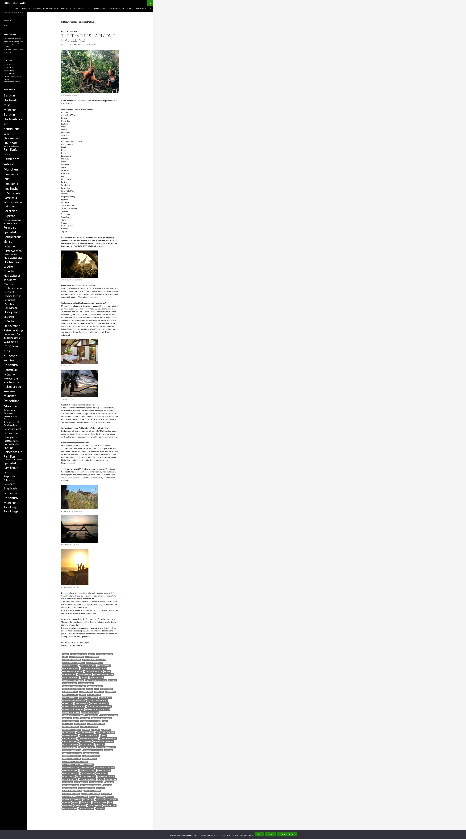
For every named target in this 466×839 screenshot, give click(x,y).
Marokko (106, 729)
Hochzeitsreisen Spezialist (97, 700)
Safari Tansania (81, 782)
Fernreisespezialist (95, 686)
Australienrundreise (95, 663)
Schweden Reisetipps (70, 785)
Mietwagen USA (68, 732)
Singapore (108, 785)
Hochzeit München (70, 697)
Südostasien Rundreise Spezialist (75, 796)
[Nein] (463, 834)
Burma (107, 671)
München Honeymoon (86, 732)
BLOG (16, 8)
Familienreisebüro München (73, 680)
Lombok (86, 729)
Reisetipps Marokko (88, 770)
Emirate (84, 677)
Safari (100, 779)
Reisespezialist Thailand (105, 767)
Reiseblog (108, 750)
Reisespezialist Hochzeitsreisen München (78, 767)
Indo (76, 718)
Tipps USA (66, 802)
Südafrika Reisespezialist (72, 791)
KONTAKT (130, 8)
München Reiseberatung (105, 732)
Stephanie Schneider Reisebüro (9, 480)
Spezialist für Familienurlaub (12, 467)
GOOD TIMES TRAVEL (14, 3)
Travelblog (86, 802)
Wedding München (86, 808)
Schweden (109, 782)
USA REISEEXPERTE (95, 805)
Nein (270, 834)
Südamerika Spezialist (91, 794)
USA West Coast (110, 805)
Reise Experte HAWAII (86, 747)
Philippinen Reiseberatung (103, 741)
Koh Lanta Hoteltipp (70, 727)
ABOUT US (24, 8)
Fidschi (89, 689)
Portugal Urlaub (69, 747)
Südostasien (106, 794)
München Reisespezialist (89, 735)
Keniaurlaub (80, 724)
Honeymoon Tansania (71, 712)
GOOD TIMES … (83, 8)
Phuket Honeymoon (70, 744)
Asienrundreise (92, 657)
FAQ (150, 8)
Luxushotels (7, 68)
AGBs (5, 25)
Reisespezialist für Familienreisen (75, 762)
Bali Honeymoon (104, 665)
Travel (75, 802)
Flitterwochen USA (70, 692)
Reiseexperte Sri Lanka (91, 756)
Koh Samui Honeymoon (71, 729)
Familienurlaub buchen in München (12, 188)
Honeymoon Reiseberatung (73, 709)
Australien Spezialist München (94, 660)
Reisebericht (8, 71)
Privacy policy (287, 834)
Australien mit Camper (71, 660)
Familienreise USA (97, 677)
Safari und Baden (96, 782)
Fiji (97, 689)
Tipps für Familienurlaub (11, 76)
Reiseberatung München (72, 750)
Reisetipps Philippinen (71, 773)
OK (259, 834)
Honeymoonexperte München (12, 316)
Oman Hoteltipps (69, 738)
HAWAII (82, 695)
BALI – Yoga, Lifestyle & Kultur (13, 49)
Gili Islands (99, 692)
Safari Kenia (67, 782)
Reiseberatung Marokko (106, 747)
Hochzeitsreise (106, 697)
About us (6, 47)
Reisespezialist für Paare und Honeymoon (78, 764)
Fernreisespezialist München (73, 689)
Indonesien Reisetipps (70, 721)
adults (65, 654)
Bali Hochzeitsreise (88, 665)
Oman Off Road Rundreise (88, 738)
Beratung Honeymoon (94, 671)
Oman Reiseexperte (70, 741)
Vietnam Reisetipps (70, 808)
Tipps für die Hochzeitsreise (107, 799)
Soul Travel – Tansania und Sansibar (45, 8)
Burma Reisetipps (69, 674)
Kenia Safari (67, 724)
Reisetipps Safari (88, 773)
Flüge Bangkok (86, 692)
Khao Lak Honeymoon (96, 724)
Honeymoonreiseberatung (73, 715)
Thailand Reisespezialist (72, 799)
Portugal (100, 744)
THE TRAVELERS (71, 31)
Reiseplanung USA (89, 759)
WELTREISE (100, 808)
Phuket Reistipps (87, 744)
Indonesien (85, 718)
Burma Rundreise (85, 674)
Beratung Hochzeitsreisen (72, 671)
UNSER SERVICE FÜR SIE (116, 8)
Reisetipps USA (102, 773)
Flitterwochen (106, 689)
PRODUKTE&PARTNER (99, 8)
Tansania (109, 796)
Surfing (100, 796)
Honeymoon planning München (99, 706)
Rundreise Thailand (88, 779)
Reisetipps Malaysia (70, 770)
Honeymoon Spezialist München (98, 709)
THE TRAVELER (89, 799)
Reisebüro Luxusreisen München (13, 391)
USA (110, 802)
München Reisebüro (70, 735)
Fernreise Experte (69, 683)
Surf (92, 796)
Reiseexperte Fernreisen (71, 756)
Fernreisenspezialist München (74, 686)
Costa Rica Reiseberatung (103, 674)
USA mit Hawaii (80, 805)
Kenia (105, 721)
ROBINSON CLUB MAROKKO (86, 776)
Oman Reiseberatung (108, 738)
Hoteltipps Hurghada (109, 715)
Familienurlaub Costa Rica (96, 680)
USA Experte (67, 805)
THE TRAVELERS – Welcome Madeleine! (88, 37)
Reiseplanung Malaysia (71, 759)
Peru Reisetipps (85, 741)
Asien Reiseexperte (76, 657)
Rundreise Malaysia (70, 779)
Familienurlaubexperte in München (13, 202)
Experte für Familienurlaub (11, 146)
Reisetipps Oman (104, 770)
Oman (104, 735)
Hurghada (67, 718)
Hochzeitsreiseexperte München (12, 280)
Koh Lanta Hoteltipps (89, 727)
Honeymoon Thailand (91, 712)
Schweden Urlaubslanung (91, 785)
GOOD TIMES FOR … (67, 8)
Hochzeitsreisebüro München (74, 700)
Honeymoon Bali (82, 703)
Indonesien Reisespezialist (101, 718)
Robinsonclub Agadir (106, 776)
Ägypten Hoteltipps (105, 654)
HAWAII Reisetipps (94, 695)
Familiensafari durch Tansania (13, 39)
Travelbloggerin (100, 802)
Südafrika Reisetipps (92, 791)
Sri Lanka (100, 788)
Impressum (140, 8)
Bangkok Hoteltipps (70, 668)
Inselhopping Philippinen (91, 721)
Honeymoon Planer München (73, 706)
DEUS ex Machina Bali (70, 677)
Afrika (91, 654)
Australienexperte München (73, 663)
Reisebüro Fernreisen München (11, 369)
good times (111, 692)
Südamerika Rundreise (71, 794)
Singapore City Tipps (86, 788)
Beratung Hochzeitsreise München (94, 668)
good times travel (70, 695)
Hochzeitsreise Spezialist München (12, 300)
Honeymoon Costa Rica (99, 703)
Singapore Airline (69, 788)
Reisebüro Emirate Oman (72, 753)
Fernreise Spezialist (86, 683)
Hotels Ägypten (92, 715)
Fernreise (112, 680)
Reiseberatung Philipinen (93, 750)
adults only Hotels (79, 654)
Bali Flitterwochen (70, 665)
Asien (65, 657)
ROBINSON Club (68, 776)
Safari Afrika (111, 779)
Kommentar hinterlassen (86, 45)
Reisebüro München (91, 753)
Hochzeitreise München (88, 697)
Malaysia (96, 729)
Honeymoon (67, 703)
